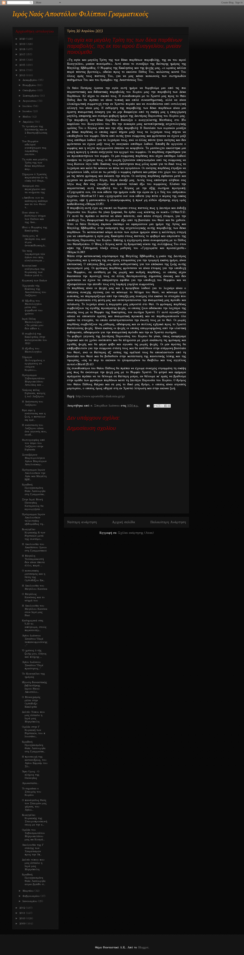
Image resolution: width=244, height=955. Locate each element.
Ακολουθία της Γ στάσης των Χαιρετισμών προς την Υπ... (33, 849)
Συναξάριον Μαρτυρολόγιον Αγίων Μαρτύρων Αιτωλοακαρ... (34, 459)
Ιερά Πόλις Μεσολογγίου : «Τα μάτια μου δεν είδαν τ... (32, 323)
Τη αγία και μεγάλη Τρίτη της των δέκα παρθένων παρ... (34, 164)
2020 (22, 38)
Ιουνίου (28, 111)
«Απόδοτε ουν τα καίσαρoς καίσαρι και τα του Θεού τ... (35, 202)
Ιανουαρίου (30, 901)
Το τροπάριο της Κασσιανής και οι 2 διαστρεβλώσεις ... (34, 131)
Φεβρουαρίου (32, 896)
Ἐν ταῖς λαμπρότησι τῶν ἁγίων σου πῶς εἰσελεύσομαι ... (33, 255)
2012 (22, 907)
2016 (22, 59)
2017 (22, 54)
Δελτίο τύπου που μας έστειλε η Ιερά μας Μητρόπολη (33, 864)
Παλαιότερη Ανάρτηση (168, 522)
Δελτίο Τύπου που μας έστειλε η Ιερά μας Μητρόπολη (33, 716)
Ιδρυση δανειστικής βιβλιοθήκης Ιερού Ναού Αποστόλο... (34, 687)
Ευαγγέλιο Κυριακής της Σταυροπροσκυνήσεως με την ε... (34, 819)
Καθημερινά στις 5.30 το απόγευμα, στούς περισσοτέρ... (34, 625)
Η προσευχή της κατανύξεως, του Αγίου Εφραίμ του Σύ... (35, 761)
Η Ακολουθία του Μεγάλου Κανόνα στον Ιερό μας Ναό (34, 610)
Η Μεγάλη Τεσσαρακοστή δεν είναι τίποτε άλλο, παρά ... (33, 560)
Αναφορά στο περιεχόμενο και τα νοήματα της (33, 189)
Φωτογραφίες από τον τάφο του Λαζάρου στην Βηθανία (33, 444)
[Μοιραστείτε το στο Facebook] (165, 406)
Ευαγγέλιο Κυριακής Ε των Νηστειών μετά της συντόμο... (33, 534)
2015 (22, 65)
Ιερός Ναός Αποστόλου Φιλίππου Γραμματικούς (80, 14)
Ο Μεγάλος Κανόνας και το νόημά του (33, 597)
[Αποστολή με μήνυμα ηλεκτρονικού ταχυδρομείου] (155, 406)
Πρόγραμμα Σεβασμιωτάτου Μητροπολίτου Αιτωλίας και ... (33, 379)
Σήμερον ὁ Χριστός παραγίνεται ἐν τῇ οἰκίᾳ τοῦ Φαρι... (34, 177)
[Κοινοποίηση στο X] (162, 406)
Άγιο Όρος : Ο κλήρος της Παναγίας (30, 775)
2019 (22, 44)
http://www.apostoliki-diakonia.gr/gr (100, 396)
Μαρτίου (28, 890)
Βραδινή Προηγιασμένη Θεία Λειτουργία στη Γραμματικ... (34, 489)
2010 (22, 918)
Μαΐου (27, 116)
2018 (22, 49)
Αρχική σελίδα (123, 522)
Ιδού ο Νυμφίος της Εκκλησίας (34, 229)
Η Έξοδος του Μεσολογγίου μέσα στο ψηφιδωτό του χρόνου (32, 307)
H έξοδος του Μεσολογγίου (32, 350)
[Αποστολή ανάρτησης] (148, 405)
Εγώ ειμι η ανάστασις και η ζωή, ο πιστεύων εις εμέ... (34, 415)
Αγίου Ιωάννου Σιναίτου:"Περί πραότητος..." (32, 665)
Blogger (143, 947)
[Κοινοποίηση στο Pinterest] (169, 406)
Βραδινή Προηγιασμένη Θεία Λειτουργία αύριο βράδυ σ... (34, 879)
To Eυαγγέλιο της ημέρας (33, 675)
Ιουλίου (28, 106)
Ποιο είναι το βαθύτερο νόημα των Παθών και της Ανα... (34, 217)
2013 (22, 75)
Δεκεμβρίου (30, 80)
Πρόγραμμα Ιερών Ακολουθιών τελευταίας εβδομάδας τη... (33, 519)
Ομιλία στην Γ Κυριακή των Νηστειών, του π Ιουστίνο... (33, 731)
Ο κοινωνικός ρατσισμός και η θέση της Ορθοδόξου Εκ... (33, 575)
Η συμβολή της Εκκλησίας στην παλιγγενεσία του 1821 (34, 338)
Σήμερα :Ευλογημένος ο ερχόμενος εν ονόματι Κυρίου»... (33, 363)
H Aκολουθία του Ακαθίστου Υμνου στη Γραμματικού (34, 547)
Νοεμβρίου (30, 85)
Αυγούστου (30, 100)
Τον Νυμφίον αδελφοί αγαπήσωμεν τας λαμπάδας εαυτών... (34, 148)
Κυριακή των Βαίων (34, 280)
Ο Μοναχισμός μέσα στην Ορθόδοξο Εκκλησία (31, 701)
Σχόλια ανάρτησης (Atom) (136, 532)
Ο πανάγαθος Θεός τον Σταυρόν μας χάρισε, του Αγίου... (34, 804)
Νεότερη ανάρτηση (82, 522)
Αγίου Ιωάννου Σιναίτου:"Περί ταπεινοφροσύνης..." (34, 640)
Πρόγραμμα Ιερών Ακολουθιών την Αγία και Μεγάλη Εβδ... (34, 474)
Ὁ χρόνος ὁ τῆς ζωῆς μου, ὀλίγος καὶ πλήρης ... (34, 653)
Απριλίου (29, 121)
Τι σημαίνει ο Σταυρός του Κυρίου (31, 792)
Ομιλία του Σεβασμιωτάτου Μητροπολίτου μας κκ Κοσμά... (33, 834)
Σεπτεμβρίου (31, 95)
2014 (22, 70)
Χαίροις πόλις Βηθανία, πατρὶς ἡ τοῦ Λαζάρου (33, 393)
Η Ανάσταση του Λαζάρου (32, 403)
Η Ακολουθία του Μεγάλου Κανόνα (34, 587)
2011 (22, 913)
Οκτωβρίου (30, 90)
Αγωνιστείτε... (30, 783)
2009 (22, 923)
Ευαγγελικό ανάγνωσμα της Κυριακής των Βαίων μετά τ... (33, 270)
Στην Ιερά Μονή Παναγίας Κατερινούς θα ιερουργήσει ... (33, 504)
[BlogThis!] (159, 406)
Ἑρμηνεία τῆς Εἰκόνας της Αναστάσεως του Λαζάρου (34, 290)
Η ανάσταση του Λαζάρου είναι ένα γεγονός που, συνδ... (34, 429)
